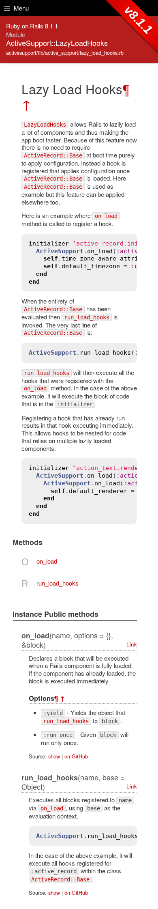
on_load (46, 561)
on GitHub (76, 756)
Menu (20, 8)
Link (131, 644)
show (54, 756)
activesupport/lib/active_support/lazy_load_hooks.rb (65, 52)
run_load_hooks (57, 583)
